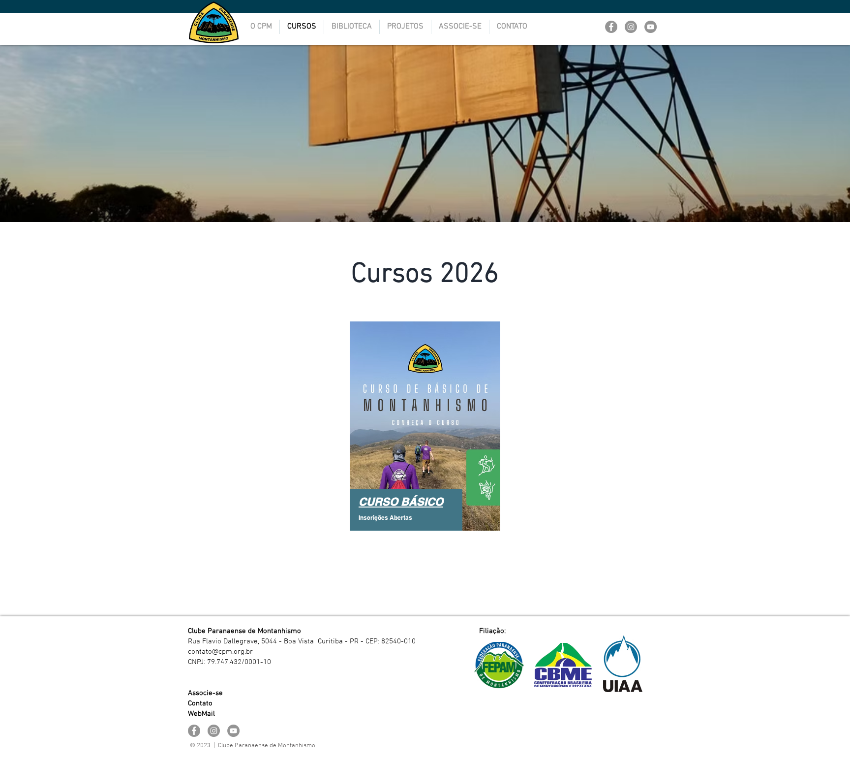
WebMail (201, 713)
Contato (200, 703)
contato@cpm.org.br (220, 651)
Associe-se (205, 693)
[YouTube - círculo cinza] (650, 27)
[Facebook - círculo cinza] (611, 27)
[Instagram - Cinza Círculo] (631, 27)
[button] (351, 27)
